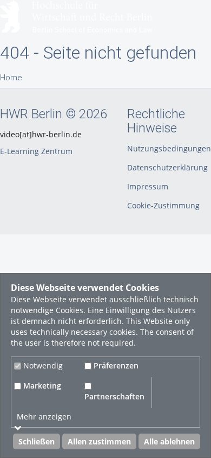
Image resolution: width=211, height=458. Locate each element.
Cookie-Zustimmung (163, 205)
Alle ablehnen (169, 441)
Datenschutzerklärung (167, 167)
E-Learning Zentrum (36, 151)
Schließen (36, 441)
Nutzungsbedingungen (169, 148)
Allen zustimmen (99, 441)
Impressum (147, 186)
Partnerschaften (114, 396)
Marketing (41, 385)
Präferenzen (115, 365)
